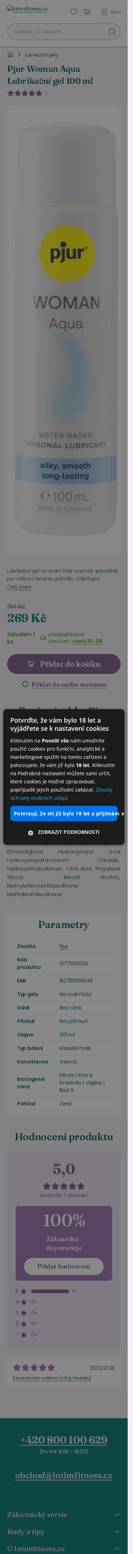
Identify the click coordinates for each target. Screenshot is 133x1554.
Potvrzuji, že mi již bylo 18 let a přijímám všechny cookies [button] (65, 813)
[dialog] (63, 777)
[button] (63, 832)
